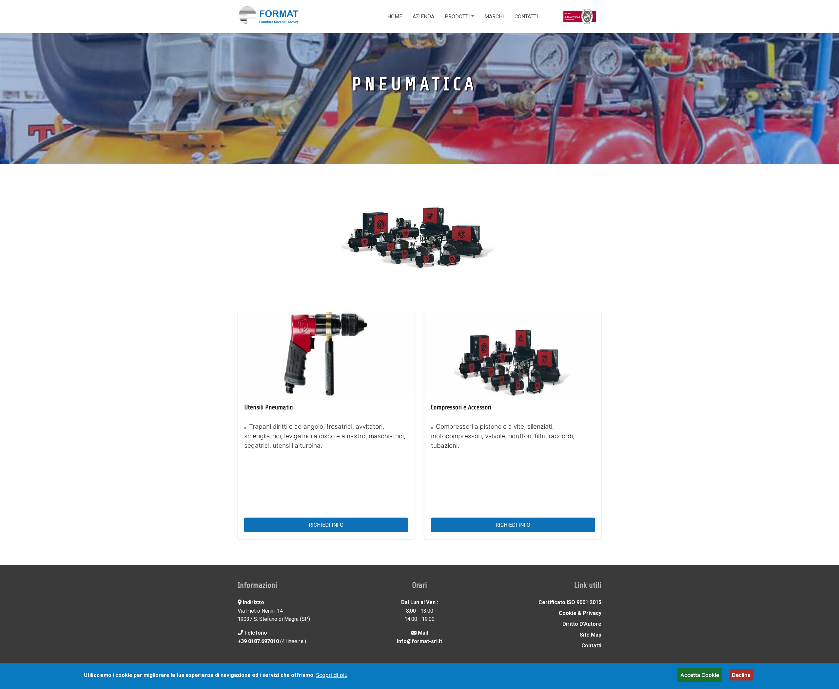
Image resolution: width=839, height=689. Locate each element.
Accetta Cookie (699, 675)
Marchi (494, 16)
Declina (741, 675)
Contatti (526, 16)
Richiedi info (326, 525)
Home (394, 16)
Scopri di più (331, 675)
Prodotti (457, 16)
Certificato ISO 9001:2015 (569, 602)
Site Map (590, 635)
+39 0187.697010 (258, 641)
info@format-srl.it (419, 641)
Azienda (423, 16)
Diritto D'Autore (581, 624)
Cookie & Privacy (580, 613)
